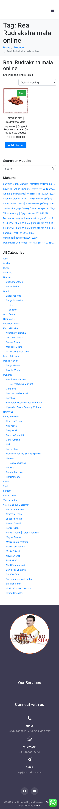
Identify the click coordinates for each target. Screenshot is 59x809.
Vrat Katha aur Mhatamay (16, 504)
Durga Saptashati (15, 300)
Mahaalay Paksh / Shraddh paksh (23, 453)
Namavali (8, 412)
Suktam (7, 490)
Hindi (11, 305)
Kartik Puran (12, 527)
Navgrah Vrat (13, 555)
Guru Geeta (9, 314)
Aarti (5, 258)
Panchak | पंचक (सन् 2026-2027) (19, 232)
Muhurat (7, 374)
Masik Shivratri (13, 551)
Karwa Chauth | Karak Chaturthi (22, 532)
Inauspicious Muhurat (17, 393)
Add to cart (17, 145)
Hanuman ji (8, 319)
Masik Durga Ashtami (17, 542)
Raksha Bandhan (14, 472)
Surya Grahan (13, 286)
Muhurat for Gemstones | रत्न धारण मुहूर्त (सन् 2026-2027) (29, 242)
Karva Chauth (13, 449)
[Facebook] (24, 791)
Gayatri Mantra (13, 370)
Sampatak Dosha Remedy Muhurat (24, 402)
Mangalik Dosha (14, 346)
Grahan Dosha (13, 342)
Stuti (5, 486)
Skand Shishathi (14, 593)
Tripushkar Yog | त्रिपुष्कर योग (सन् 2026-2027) (25, 213)
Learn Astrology (11, 356)
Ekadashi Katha (14, 518)
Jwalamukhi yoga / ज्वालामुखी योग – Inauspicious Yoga (29, 208)
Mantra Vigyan (10, 360)
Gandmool (11, 388)
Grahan (7, 277)
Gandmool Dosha (14, 337)
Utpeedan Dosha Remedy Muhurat (24, 407)
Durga (6, 268)
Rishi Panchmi (13, 476)
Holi (8, 444)
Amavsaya (11, 425)
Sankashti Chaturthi (16, 569)
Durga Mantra (13, 365)
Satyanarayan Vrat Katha (19, 579)
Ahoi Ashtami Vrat (15, 509)
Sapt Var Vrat (13, 574)
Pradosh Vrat (12, 560)
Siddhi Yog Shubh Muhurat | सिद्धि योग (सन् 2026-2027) (29, 223)
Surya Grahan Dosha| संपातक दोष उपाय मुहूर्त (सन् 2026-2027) (29, 203)
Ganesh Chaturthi (15, 435)
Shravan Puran (13, 583)
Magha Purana (13, 537)
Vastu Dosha (9, 495)
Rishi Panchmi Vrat (15, 565)
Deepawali (11, 430)
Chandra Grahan (14, 281)
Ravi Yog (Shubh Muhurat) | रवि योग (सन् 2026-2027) (29, 188)
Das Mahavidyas (17, 463)
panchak (10, 398)
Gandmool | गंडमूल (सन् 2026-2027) (20, 237)
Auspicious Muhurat (16, 379)
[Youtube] (34, 791)
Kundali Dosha (10, 328)
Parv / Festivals (11, 416)
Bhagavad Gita (13, 295)
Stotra (6, 481)
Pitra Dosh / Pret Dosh (17, 351)
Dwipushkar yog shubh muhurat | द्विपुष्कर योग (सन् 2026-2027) (29, 218)
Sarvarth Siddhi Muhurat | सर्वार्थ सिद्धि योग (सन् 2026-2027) (29, 183)
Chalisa (7, 263)
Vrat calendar (10, 500)
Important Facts (11, 323)
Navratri (10, 458)
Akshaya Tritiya (14, 421)
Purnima (10, 467)
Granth (6, 291)
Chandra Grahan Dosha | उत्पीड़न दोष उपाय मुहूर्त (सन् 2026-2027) (29, 198)
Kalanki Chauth (13, 523)
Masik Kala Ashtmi (15, 546)
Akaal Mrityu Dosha (16, 333)
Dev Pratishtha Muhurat (21, 384)
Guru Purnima (13, 439)
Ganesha (7, 272)
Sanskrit (13, 309)
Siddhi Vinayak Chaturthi (18, 588)
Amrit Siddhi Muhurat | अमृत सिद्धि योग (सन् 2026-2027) (29, 193)
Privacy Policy (32, 805)
